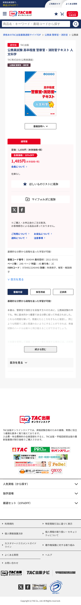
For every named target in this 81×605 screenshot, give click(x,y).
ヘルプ (48, 554)
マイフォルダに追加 (44, 199)
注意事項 (38, 237)
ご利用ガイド (54, 3)
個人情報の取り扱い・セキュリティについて (61, 533)
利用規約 (9, 523)
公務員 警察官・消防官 (56, 34)
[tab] (24, 141)
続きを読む (40, 349)
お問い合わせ (11, 562)
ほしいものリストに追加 (43, 184)
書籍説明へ (39, 126)
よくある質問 (11, 554)
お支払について (42, 233)
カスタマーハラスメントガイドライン (20, 545)
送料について (18, 237)
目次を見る (17, 279)
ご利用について (19, 233)
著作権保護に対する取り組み (60, 545)
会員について (18, 166)
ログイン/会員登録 (72, 14)
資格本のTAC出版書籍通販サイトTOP (22, 34)
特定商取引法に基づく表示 (58, 523)
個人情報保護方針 (14, 533)
